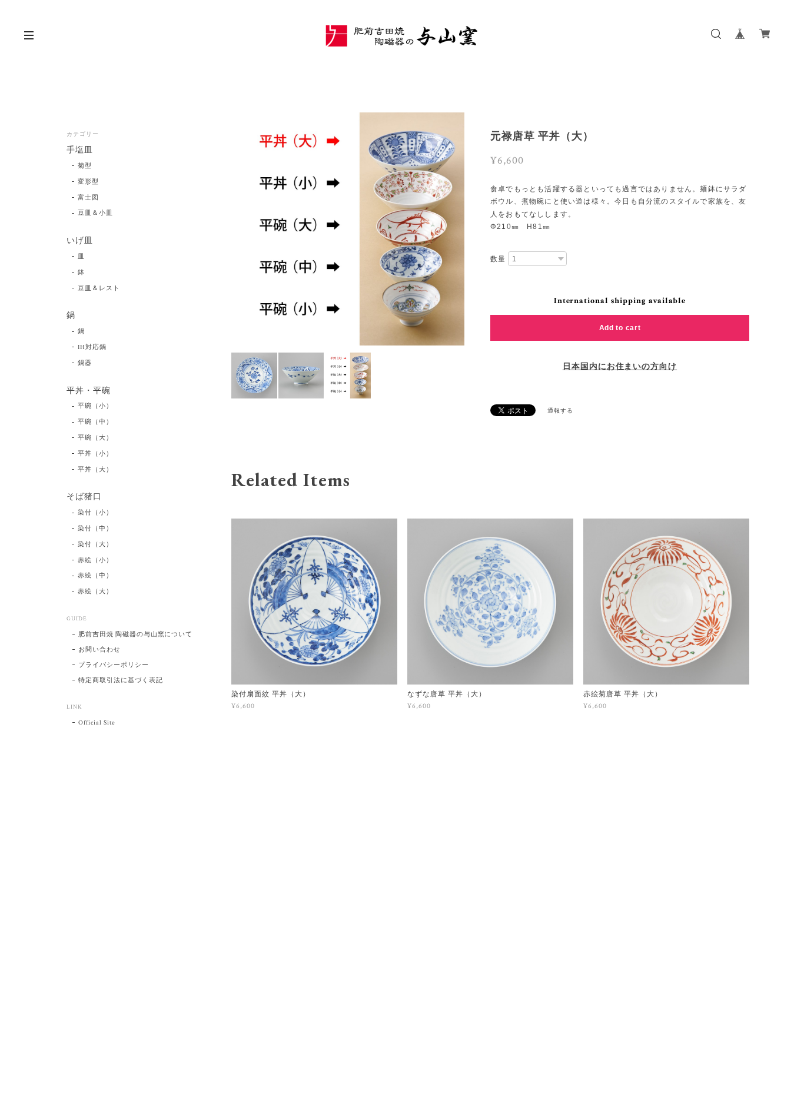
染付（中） (95, 528)
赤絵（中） (95, 576)
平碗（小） (95, 406)
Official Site (96, 723)
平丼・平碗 (89, 391)
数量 (498, 259)
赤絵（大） (95, 591)
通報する (560, 411)
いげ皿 (80, 241)
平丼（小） (95, 454)
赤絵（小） (95, 560)
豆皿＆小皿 (95, 213)
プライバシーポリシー (113, 665)
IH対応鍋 (92, 347)
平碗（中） (95, 422)
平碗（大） (95, 438)
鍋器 (85, 363)
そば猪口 (84, 497)
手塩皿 (80, 150)
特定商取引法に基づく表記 (120, 680)
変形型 (88, 182)
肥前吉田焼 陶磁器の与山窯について (135, 634)
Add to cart (620, 328)
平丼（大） (95, 470)
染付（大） (95, 544)
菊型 (85, 166)
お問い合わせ (99, 650)
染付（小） (95, 513)
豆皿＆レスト (99, 288)
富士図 (88, 198)
